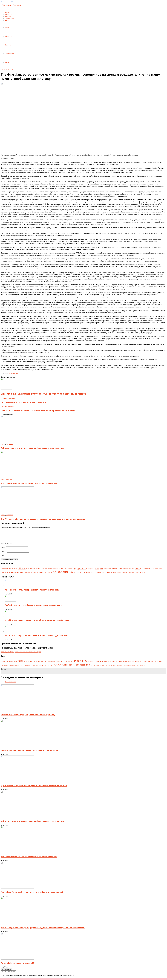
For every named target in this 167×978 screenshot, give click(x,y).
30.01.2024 (9, 69)
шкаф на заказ (6, 673)
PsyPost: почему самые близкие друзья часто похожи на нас (34, 605)
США (23, 568)
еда (66, 568)
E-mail (3, 551)
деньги (57, 568)
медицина (131, 568)
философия (121, 572)
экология (129, 572)
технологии (108, 572)
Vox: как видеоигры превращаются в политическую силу (32, 590)
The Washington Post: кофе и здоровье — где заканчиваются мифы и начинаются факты (43, 519)
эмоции (143, 572)
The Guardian (14, 373)
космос (119, 568)
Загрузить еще (6, 969)
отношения (10, 572)
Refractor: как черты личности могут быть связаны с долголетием (32, 448)
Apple (2, 568)
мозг (137, 568)
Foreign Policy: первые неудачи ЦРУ (17, 963)
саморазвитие (83, 572)
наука (152, 568)
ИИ (19, 568)
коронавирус (112, 568)
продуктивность (45, 572)
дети (62, 568)
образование (158, 568)
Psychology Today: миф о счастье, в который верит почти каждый (32, 892)
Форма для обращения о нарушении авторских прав (21, 652)
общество (4, 572)
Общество (8, 14)
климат (105, 568)
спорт (102, 572)
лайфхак (125, 568)
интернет (90, 568)
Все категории (10, 682)
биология (43, 568)
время (53, 568)
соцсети (97, 572)
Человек (8, 16)
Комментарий (6, 544)
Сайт (2, 555)
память (16, 572)
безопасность (30, 568)
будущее (48, 568)
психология (61, 572)
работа (72, 572)
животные (70, 568)
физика (114, 572)
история (99, 568)
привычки (29, 572)
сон (92, 572)
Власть (7, 12)
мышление (145, 568)
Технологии (9, 18)
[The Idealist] (11, 5)
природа (35, 572)
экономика (137, 572)
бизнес (38, 568)
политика (23, 572)
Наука (7, 21)
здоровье (80, 568)
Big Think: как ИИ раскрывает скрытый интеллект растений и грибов (38, 620)
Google (6, 568)
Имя (3, 547)
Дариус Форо (13, 568)
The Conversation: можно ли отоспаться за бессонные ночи (29, 483)
